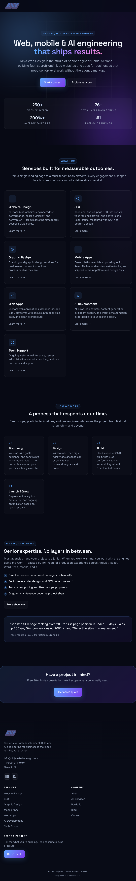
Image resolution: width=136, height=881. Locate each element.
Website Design (13, 793)
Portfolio (76, 804)
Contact (75, 815)
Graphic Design (13, 804)
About (74, 793)
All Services (78, 799)
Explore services (82, 82)
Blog (74, 809)
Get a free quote (68, 692)
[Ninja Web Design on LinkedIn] (7, 776)
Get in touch (14, 854)
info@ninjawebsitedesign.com (21, 758)
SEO (6, 799)
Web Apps (10, 815)
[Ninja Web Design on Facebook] (15, 776)
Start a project (52, 82)
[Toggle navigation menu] (128, 6)
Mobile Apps (11, 809)
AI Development (13, 820)
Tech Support (12, 826)
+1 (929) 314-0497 (14, 762)
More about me (16, 604)
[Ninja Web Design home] (12, 6)
